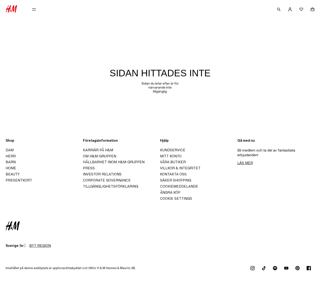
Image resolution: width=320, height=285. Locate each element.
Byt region (40, 246)
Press (89, 168)
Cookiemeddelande (179, 186)
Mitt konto (171, 156)
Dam (10, 150)
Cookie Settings (176, 198)
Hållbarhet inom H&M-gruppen (114, 162)
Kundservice (172, 150)
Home (11, 168)
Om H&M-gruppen (99, 156)
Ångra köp (170, 192)
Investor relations (102, 174)
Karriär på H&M (98, 150)
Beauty (13, 174)
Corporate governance (107, 180)
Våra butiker (173, 162)
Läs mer (245, 163)
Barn (11, 162)
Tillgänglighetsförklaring (110, 186)
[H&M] (11, 9)
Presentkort (19, 180)
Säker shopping (175, 180)
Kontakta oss (173, 174)
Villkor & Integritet (180, 168)
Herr (11, 156)
